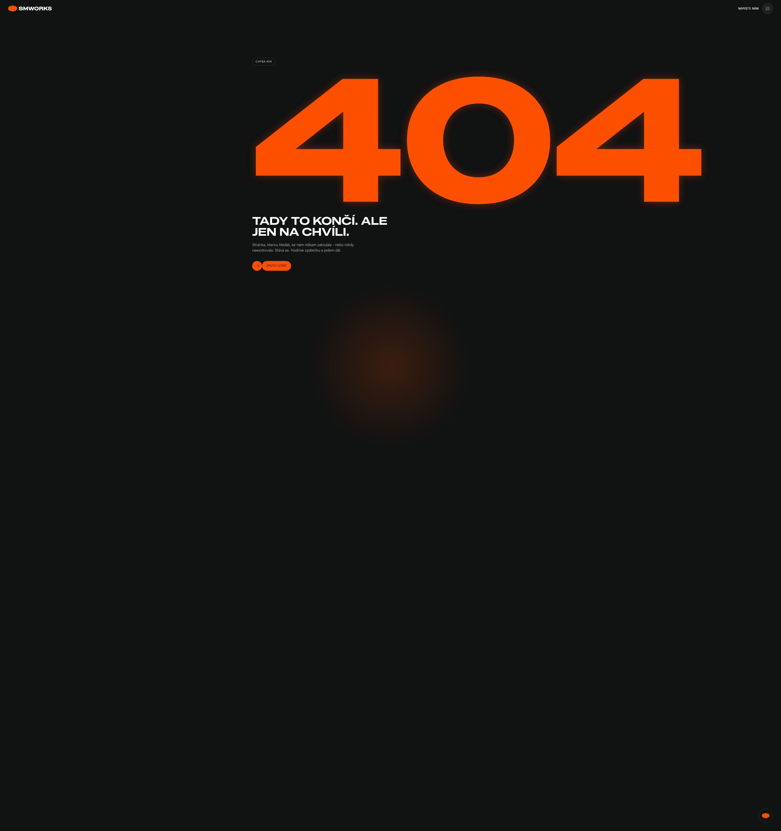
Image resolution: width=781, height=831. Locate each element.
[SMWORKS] (30, 8)
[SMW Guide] (766, 816)
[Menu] (767, 8)
